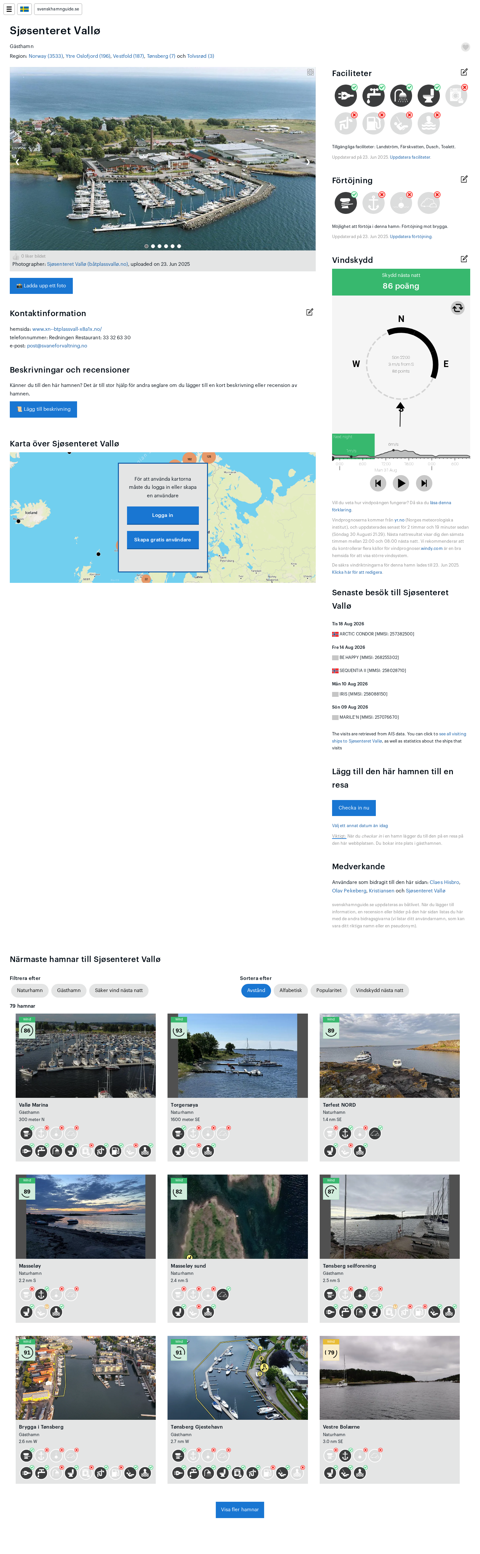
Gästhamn (69, 990)
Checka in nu (354, 808)
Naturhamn (30, 990)
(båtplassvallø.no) (108, 264)
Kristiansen (381, 891)
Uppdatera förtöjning (411, 237)
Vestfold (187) (128, 56)
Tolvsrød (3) (200, 56)
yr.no (399, 520)
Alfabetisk (291, 990)
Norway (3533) (46, 56)
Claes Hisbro (444, 882)
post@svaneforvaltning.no (57, 346)
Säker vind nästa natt (119, 990)
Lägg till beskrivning (43, 409)
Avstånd (256, 990)
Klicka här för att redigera (357, 572)
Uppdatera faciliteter (410, 157)
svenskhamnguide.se (58, 9)
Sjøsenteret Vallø (66, 264)
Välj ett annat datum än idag (360, 826)
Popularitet (329, 990)
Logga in (162, 515)
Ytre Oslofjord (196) (88, 56)
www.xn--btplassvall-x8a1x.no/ (67, 329)
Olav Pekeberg (349, 891)
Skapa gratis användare (162, 539)
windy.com (432, 549)
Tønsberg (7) (161, 56)
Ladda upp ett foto (41, 285)
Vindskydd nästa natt (379, 990)
